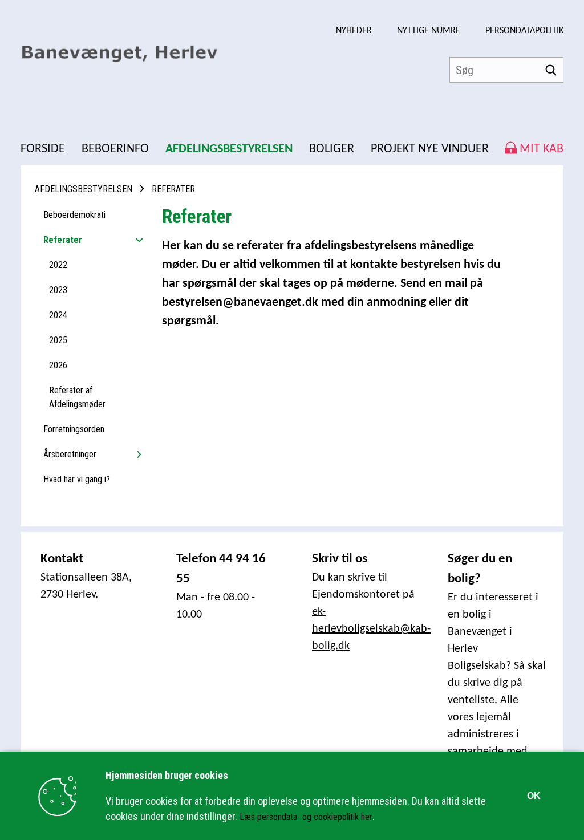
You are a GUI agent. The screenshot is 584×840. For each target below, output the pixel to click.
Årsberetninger (69, 454)
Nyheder (354, 30)
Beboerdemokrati (74, 214)
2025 (58, 340)
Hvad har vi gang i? (76, 479)
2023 (58, 290)
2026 (58, 365)
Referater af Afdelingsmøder (77, 397)
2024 (58, 315)
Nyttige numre (428, 30)
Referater (62, 239)
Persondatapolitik (524, 30)
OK (534, 796)
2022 (58, 264)
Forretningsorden (73, 429)
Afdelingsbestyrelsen (83, 189)
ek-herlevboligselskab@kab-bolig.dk (371, 629)
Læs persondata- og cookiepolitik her (306, 816)
